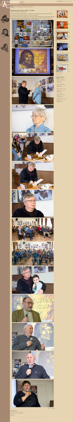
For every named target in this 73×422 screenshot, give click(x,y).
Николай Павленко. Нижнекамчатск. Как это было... (63, 57)
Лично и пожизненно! (60, 93)
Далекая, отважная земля (59, 50)
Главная (15, 6)
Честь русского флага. (59, 73)
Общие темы (59, 80)
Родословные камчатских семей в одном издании (63, 61)
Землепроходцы (58, 26)
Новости (11, 5)
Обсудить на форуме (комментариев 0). (17, 413)
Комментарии (12, 414)
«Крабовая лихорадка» (59, 42)
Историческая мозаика (59, 30)
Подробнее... (12, 415)
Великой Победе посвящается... (60, 49)
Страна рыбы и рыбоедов (14, 4)
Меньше (69, 1)
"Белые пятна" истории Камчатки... (60, 41)
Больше (64, 1)
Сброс (67, 1)
